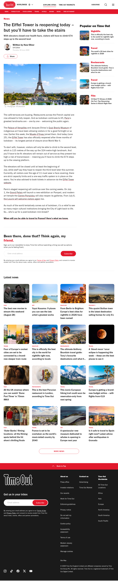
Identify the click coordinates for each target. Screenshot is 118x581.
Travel (37, 11)
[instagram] (5, 571)
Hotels (44, 11)
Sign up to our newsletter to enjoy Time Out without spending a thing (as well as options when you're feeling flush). (38, 246)
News (6, 11)
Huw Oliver (29, 45)
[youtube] (31, 571)
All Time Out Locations (103, 486)
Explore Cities (49, 5)
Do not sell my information (65, 517)
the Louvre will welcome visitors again (22, 199)
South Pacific (103, 521)
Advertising (83, 482)
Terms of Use (41, 260)
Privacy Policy (54, 260)
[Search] (105, 4)
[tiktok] (11, 571)
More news (59, 451)
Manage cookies (66, 552)
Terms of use (65, 538)
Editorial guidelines (67, 504)
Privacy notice (65, 510)
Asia (99, 499)
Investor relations (67, 488)
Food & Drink (27, 11)
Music (59, 11)
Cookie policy (65, 524)
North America (103, 510)
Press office (64, 482)
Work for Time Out (67, 499)
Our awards (64, 493)
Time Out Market (68, 11)
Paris (66, 118)
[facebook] (18, 571)
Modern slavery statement (66, 544)
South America (103, 516)
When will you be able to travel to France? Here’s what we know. (36, 219)
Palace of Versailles (17, 128)
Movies (51, 11)
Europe (101, 504)
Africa (100, 493)
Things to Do (15, 11)
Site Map (63, 561)
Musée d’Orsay (37, 134)
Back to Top (61, 466)
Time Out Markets (67, 5)
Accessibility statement (65, 531)
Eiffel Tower (17, 138)
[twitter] (24, 571)
